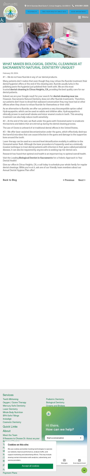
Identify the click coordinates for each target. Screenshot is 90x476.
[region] (30, 456)
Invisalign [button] (7, 419)
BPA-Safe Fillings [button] (11, 416)
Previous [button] (69, 180)
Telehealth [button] (32, 11)
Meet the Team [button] (10, 435)
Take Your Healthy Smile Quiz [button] (54, 11)
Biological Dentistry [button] (55, 403)
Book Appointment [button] (78, 11)
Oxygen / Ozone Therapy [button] (14, 403)
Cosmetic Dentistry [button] (12, 422)
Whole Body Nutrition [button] (13, 413)
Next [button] (81, 180)
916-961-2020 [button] (81, 6)
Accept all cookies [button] (30, 466)
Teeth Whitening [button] (10, 399)
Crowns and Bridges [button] (55, 406)
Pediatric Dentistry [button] (55, 399)
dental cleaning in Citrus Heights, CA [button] (29, 90)
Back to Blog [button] (10, 180)
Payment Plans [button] (10, 473)
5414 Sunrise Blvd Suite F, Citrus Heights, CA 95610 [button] (48, 6)
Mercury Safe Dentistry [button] (14, 406)
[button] (3, 20)
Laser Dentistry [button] (10, 409)
